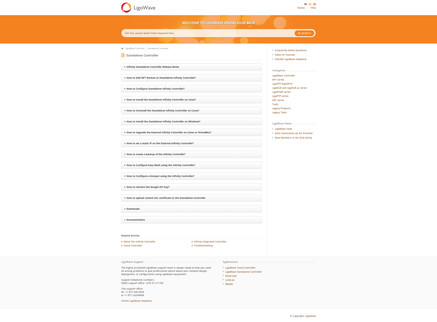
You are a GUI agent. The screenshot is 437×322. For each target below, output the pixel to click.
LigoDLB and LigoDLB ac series (289, 87)
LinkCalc (230, 280)
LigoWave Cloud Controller (240, 267)
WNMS (229, 284)
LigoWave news (283, 128)
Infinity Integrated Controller (210, 241)
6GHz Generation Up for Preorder (294, 133)
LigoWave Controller (135, 48)
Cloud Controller (133, 245)
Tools (275, 104)
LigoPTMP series (281, 92)
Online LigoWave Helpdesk (136, 300)
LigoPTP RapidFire (282, 83)
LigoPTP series (280, 96)
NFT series (278, 79)
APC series (278, 100)
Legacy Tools (279, 112)
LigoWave (310, 316)
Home (301, 7)
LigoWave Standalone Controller (243, 271)
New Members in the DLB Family (293, 137)
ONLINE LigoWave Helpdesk (290, 59)
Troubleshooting (203, 245)
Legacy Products (281, 108)
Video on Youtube (285, 54)
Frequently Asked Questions (291, 50)
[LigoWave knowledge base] (138, 8)
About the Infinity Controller (140, 241)
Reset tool (231, 275)
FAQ (313, 7)
